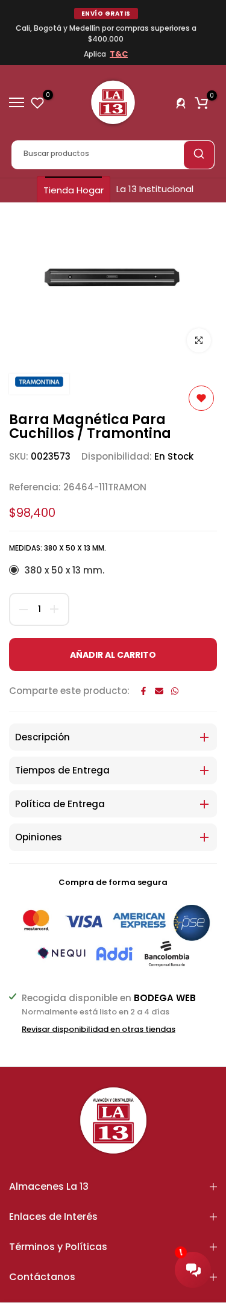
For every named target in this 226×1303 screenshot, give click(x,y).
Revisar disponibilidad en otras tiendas (98, 1029)
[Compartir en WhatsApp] (175, 691)
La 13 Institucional (154, 189)
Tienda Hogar (73, 190)
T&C (119, 54)
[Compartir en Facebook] (143, 691)
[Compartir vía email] (159, 691)
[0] (37, 102)
